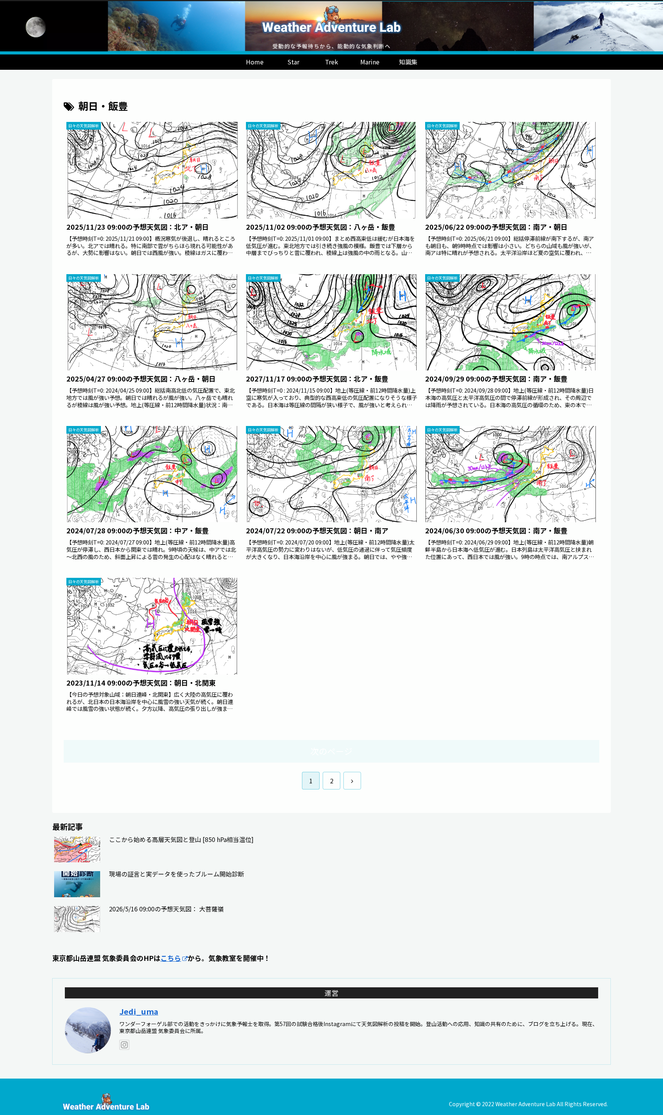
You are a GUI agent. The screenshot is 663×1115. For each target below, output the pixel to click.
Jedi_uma (138, 1011)
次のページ (331, 751)
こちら (170, 958)
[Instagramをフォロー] (124, 1045)
